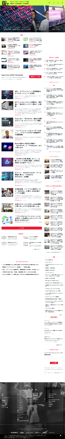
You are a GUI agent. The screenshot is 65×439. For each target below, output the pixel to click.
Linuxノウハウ (48, 262)
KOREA (50, 406)
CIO (18, 395)
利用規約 (22, 432)
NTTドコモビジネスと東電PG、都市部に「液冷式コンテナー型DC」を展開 (28, 104)
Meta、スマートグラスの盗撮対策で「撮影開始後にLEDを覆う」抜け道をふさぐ (21, 269)
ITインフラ (24, 139)
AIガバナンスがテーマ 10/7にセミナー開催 (19, 1)
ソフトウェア (24, 98)
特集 (60, 314)
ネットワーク (20, 407)
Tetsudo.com (35, 399)
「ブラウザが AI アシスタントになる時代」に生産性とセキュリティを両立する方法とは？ (28, 218)
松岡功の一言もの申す (50, 270)
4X (33, 394)
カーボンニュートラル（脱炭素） (52, 296)
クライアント (20, 399)
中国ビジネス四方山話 (50, 278)
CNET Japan (56, 372)
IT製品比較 (4, 405)
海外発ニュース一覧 (35, 76)
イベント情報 (4, 404)
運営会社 (45, 432)
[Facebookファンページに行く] (29, 389)
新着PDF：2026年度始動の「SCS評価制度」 (20, 3)
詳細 (24, 437)
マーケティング (20, 412)
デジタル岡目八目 (49, 259)
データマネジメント (21, 414)
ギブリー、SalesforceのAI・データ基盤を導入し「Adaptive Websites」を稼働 (28, 175)
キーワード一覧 (5, 407)
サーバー (19, 404)
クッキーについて (29, 432)
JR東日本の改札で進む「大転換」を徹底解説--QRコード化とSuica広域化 (19, 272)
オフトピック (20, 417)
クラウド (19, 397)
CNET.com (51, 395)
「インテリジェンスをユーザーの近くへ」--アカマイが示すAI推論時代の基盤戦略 (28, 132)
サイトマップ (51, 432)
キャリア (19, 415)
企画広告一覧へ (37, 249)
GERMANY (51, 404)
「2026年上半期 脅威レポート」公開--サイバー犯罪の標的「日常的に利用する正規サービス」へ (27, 161)
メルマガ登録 (53, 362)
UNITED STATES (52, 401)
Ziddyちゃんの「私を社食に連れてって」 (54, 282)
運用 (18, 410)
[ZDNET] (5, 2)
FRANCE (50, 402)
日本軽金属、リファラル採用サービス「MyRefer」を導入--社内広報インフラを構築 (28, 191)
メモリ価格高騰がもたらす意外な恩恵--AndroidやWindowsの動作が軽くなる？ (21, 264)
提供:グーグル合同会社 (26, 222)
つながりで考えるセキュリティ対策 (52, 290)
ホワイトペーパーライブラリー (55, 151)
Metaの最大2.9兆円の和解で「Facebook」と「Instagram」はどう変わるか (28, 145)
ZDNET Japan (36, 397)
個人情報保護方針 (14, 432)
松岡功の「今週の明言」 (50, 268)
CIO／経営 (23, 155)
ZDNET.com (51, 397)
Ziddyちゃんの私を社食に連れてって (54, 252)
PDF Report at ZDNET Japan (52, 280)
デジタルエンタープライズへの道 (52, 288)
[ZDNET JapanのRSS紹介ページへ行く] (36, 389)
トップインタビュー (57, 181)
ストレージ (19, 405)
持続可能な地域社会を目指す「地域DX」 (54, 298)
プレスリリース (5, 402)
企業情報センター (5, 400)
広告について (38, 432)
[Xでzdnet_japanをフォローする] (32, 389)
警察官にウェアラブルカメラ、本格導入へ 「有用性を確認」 (17, 267)
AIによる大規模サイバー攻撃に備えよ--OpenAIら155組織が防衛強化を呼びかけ (21, 274)
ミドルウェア (20, 409)
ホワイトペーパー (5, 399)
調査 (22, 169)
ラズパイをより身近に (50, 308)
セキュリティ (24, 127)
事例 (2, 395)
